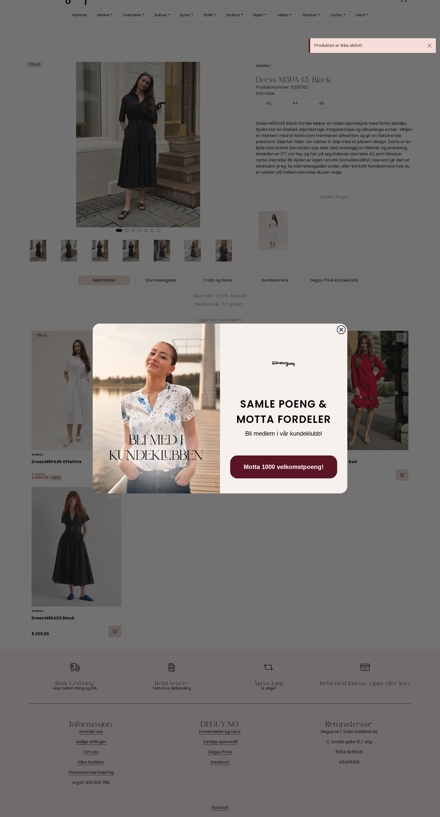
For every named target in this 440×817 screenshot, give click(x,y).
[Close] (429, 45)
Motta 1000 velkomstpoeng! (284, 466)
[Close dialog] (341, 330)
